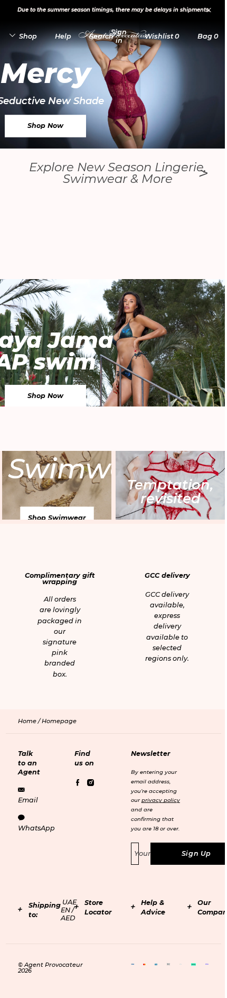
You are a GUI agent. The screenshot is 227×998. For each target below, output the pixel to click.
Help (63, 36)
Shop (28, 36)
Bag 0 (207, 36)
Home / (30, 721)
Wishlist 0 (162, 36)
